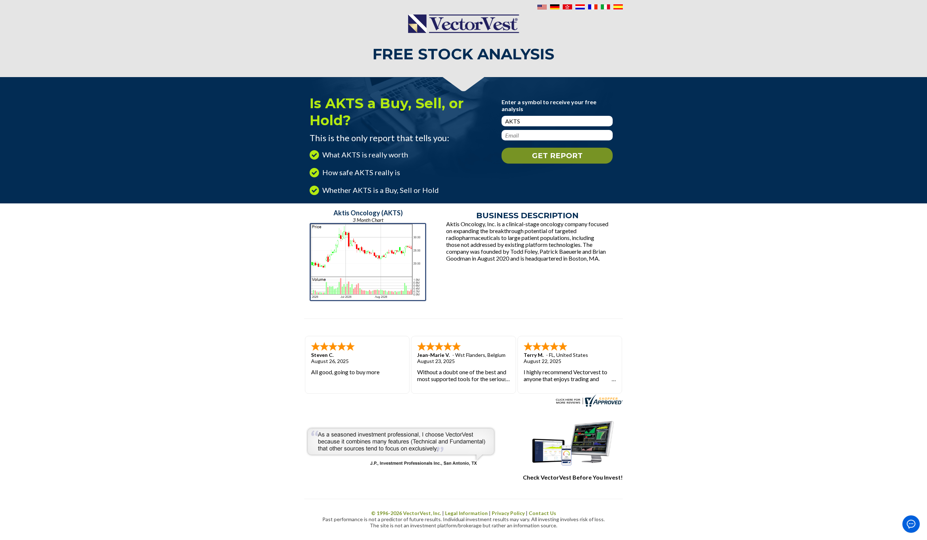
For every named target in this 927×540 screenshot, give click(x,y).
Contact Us (542, 513)
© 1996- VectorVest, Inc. (406, 513)
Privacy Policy (508, 513)
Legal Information (466, 513)
